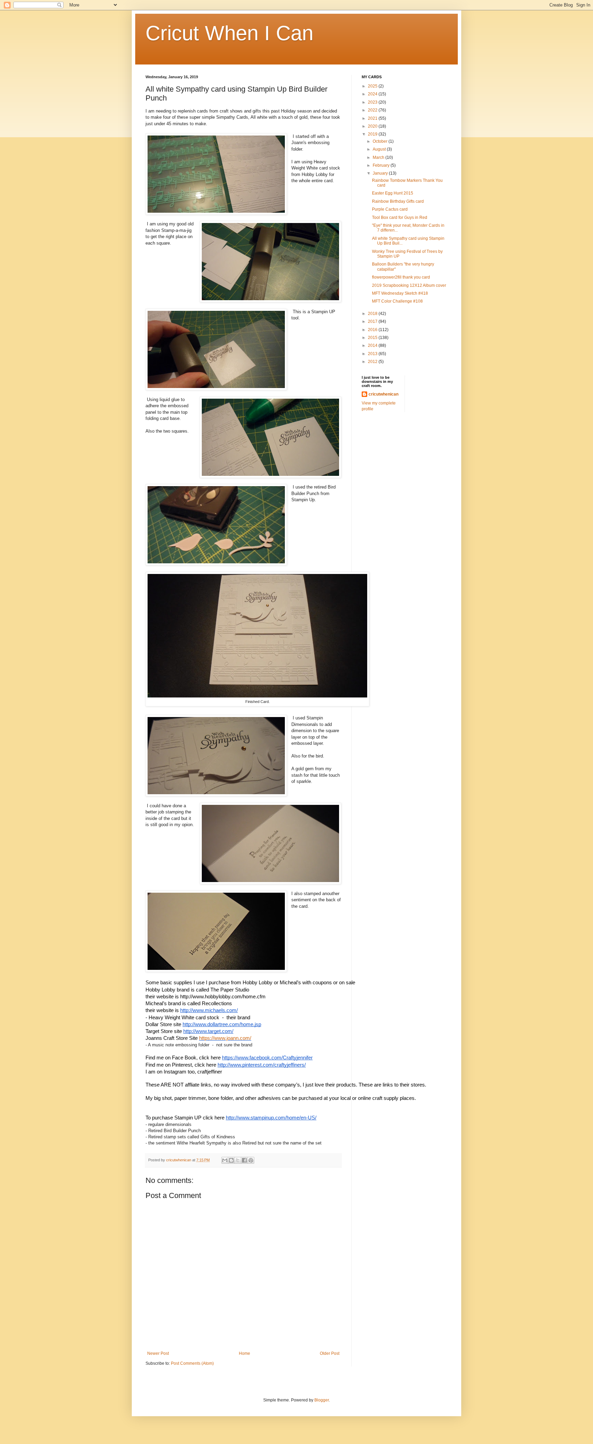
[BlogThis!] (231, 1160)
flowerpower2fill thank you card (401, 277)
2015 (373, 337)
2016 (373, 329)
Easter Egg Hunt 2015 (392, 193)
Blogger (321, 1400)
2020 (373, 126)
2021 (373, 118)
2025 (373, 86)
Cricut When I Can (229, 33)
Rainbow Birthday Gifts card (398, 201)
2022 (373, 110)
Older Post (329, 1353)
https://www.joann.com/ (225, 1038)
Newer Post (158, 1353)
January (381, 173)
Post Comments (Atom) (192, 1363)
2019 (373, 134)
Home (244, 1353)
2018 (373, 313)
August (380, 149)
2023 (373, 102)
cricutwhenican (383, 394)
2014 (373, 345)
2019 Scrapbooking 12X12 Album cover (409, 285)
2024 (373, 94)
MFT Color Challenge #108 (397, 301)
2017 (373, 321)
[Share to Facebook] (244, 1160)
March (379, 157)
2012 (373, 361)
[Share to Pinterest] (250, 1160)
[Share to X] (237, 1160)
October (380, 141)
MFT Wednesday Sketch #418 (400, 293)
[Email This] (224, 1160)
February (382, 165)
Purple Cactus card (390, 209)
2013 (373, 353)
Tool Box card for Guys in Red (399, 217)
